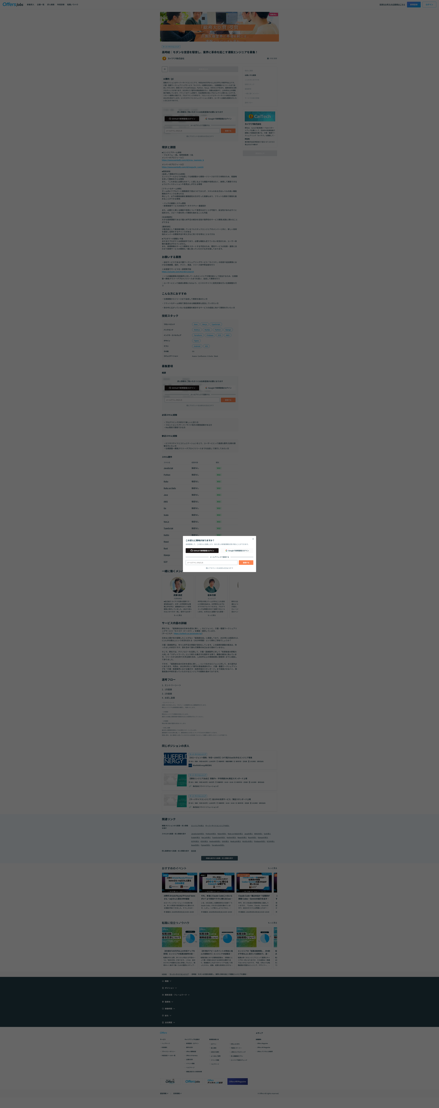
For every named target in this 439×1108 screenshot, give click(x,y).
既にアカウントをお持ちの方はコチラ (219, 568)
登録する (246, 562)
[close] (253, 539)
